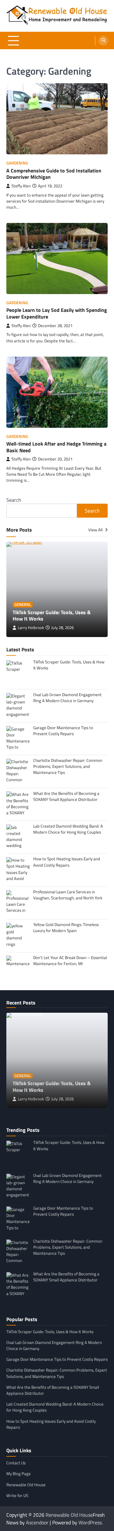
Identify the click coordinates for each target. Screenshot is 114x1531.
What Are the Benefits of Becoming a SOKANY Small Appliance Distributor (52, 1390)
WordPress (90, 1522)
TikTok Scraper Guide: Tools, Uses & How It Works (52, 615)
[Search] (103, 40)
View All (96, 530)
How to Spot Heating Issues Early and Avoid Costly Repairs (51, 1424)
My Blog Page (18, 1473)
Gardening (17, 163)
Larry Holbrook (31, 628)
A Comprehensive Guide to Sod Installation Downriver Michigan (53, 174)
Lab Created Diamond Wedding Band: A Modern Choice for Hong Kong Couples (55, 1407)
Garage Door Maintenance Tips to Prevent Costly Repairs (57, 1359)
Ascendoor (37, 1522)
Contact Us (16, 1463)
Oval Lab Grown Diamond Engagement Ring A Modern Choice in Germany (54, 1345)
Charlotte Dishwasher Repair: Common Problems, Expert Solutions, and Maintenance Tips (56, 1373)
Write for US (17, 1495)
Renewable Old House (26, 1484)
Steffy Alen (21, 186)
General (22, 604)
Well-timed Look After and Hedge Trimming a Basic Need (56, 447)
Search (13, 500)
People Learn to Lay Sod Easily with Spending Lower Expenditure (56, 313)
